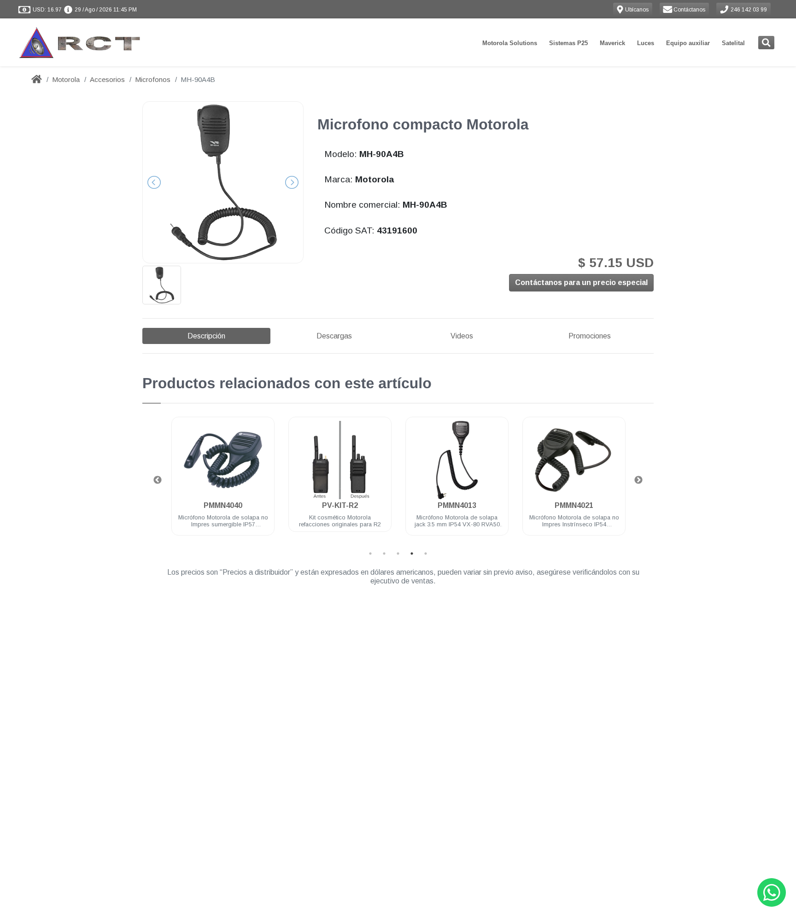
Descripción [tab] (206, 336)
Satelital (733, 43)
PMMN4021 (574, 505)
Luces (645, 43)
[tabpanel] (222, 481)
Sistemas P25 (568, 43)
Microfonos (152, 79)
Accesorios (107, 79)
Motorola (66, 79)
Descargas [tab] (334, 336)
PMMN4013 (457, 505)
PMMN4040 (223, 505)
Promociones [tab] (589, 336)
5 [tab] (425, 553)
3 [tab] (398, 553)
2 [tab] (384, 553)
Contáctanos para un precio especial (581, 282)
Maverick (612, 43)
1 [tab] (370, 553)
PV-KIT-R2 (340, 505)
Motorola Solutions (509, 43)
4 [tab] (411, 553)
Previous (157, 480)
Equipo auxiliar (688, 43)
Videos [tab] (462, 336)
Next (638, 480)
